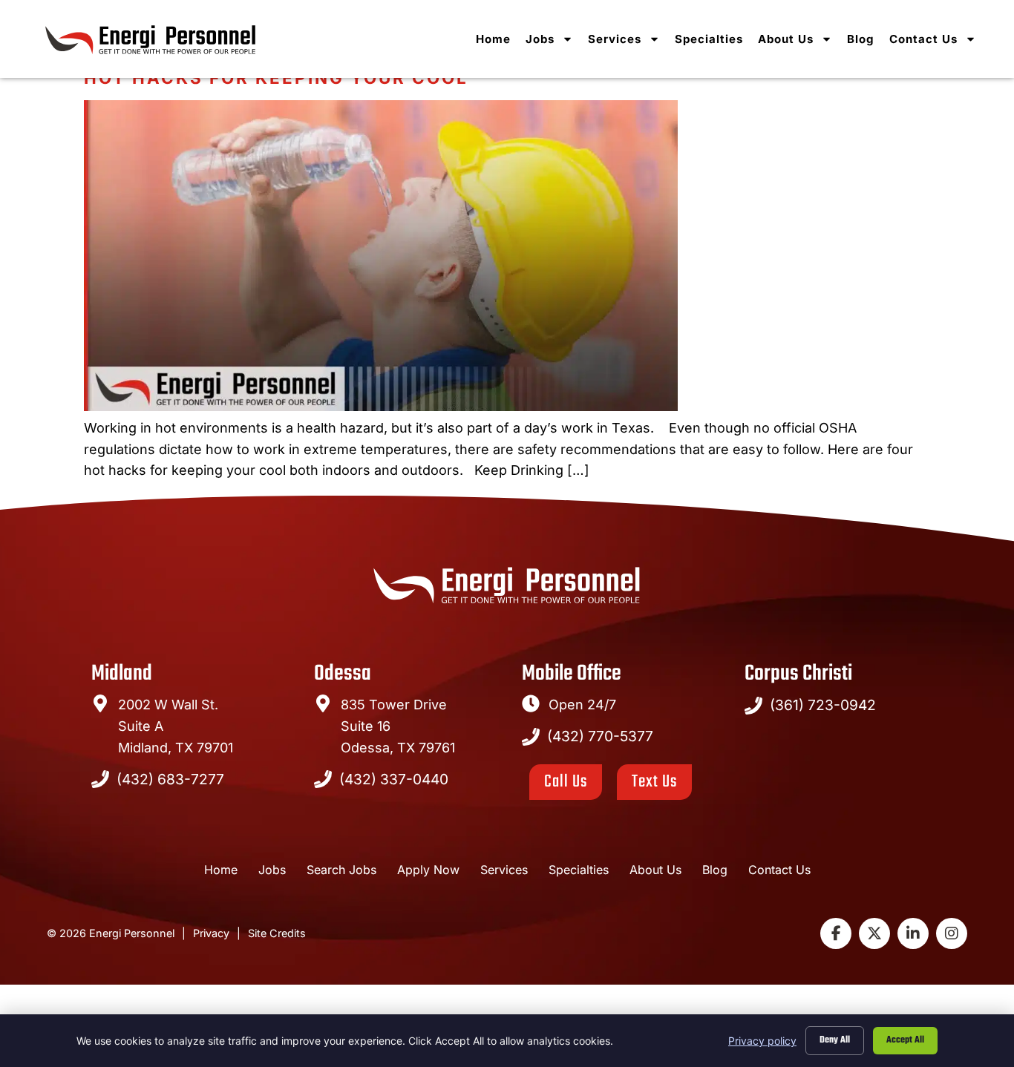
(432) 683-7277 (170, 779)
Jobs (540, 39)
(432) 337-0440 (393, 779)
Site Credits (277, 933)
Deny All (835, 1040)
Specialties (709, 39)
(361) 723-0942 (823, 705)
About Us (786, 39)
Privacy (211, 933)
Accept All (905, 1040)
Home (493, 39)
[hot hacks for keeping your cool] (381, 406)
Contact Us (923, 39)
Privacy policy (762, 1040)
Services (614, 39)
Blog (860, 39)
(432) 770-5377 (600, 736)
